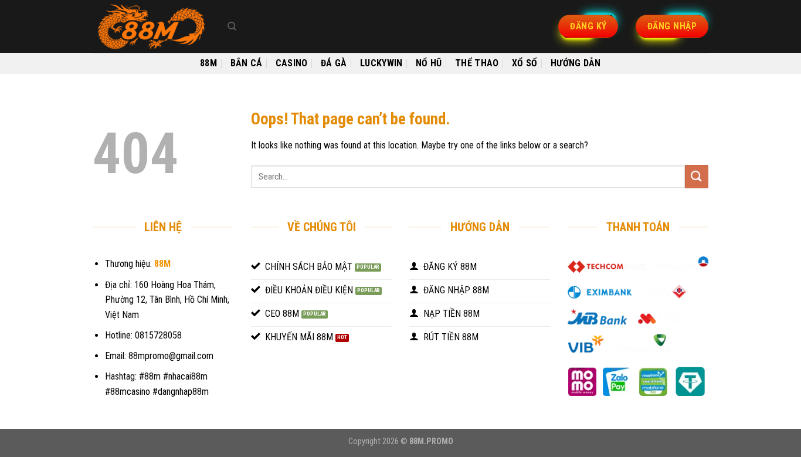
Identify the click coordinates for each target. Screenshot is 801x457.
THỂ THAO (477, 63)
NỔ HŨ (429, 63)
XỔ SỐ (525, 63)
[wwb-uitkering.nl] (151, 26)
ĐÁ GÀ (334, 63)
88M (208, 63)
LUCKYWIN (381, 63)
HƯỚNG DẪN (576, 63)
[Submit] (696, 176)
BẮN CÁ (246, 63)
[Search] (232, 26)
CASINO (292, 63)
